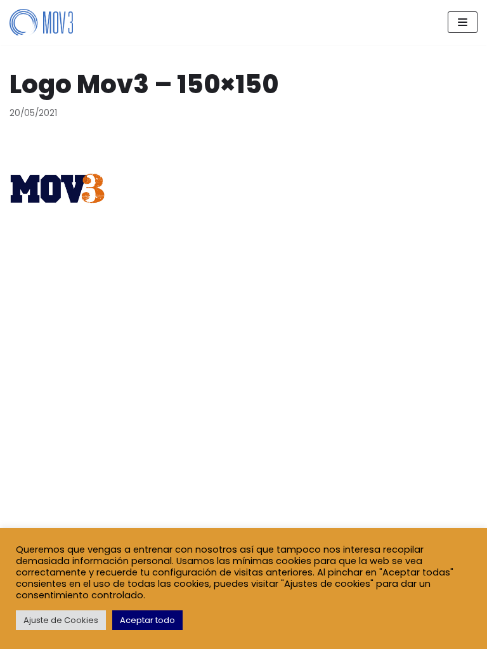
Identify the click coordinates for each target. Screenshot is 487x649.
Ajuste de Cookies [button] (60, 620)
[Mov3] (41, 22)
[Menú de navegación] (462, 22)
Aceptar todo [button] (147, 620)
